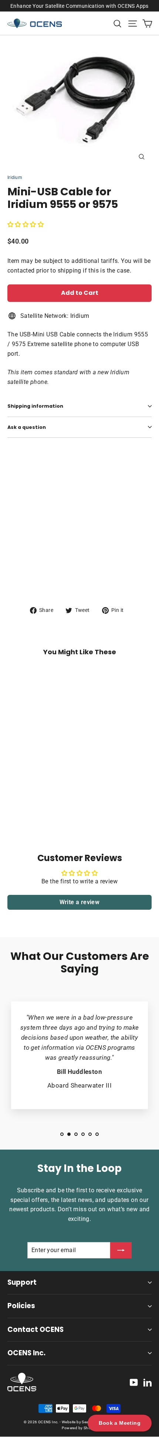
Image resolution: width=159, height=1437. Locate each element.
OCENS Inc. (26, 1353)
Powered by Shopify (79, 1428)
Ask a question (26, 427)
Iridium (14, 177)
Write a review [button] (80, 902)
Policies (21, 1306)
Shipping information (35, 406)
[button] (25, 224)
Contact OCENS (35, 1329)
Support (22, 1282)
